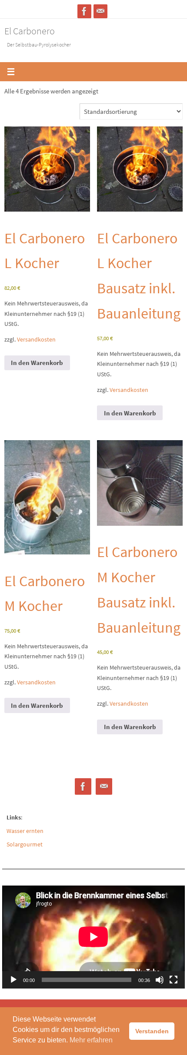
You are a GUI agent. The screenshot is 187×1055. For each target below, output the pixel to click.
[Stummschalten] (159, 979)
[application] (93, 937)
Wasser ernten (25, 831)
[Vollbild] (173, 979)
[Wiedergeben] (13, 979)
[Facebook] (84, 11)
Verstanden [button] (152, 1031)
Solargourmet (25, 844)
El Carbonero (29, 31)
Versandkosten (36, 339)
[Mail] (100, 11)
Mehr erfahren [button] (91, 1040)
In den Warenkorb (37, 362)
